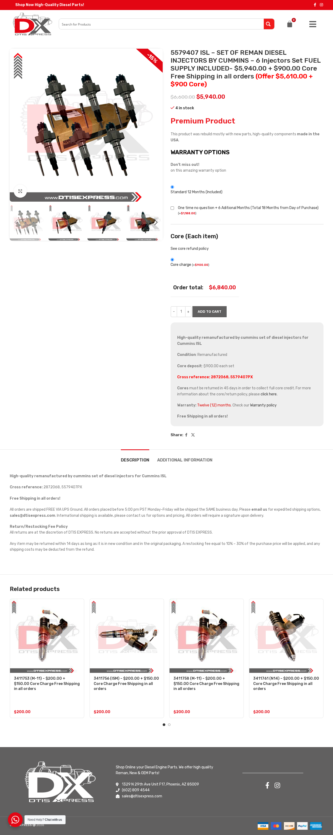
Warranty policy (263, 405)
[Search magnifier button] (269, 24)
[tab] (135, 457)
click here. (269, 394)
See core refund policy (190, 248)
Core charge (190, 264)
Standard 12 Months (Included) (196, 192)
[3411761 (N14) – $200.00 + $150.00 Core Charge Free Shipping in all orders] (286, 636)
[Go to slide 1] (164, 724)
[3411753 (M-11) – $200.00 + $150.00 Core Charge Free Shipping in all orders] (47, 636)
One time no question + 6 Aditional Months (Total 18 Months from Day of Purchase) (248, 208)
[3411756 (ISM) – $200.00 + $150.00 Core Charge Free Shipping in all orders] (127, 636)
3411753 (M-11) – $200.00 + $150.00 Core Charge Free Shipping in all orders (47, 683)
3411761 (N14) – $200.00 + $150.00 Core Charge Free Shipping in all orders (286, 683)
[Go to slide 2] (169, 724)
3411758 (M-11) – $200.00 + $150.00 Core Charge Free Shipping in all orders (206, 683)
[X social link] (193, 435)
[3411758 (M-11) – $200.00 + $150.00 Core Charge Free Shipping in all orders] (206, 636)
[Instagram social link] (321, 5)
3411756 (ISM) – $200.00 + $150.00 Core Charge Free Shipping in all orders (126, 683)
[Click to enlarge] (20, 191)
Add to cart (209, 312)
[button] (16, 222)
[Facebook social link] (315, 5)
